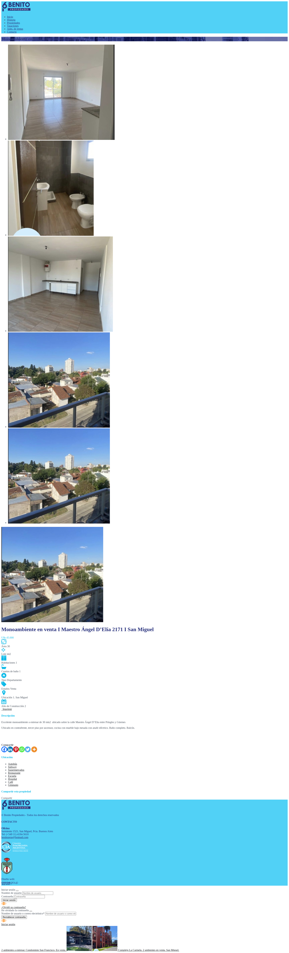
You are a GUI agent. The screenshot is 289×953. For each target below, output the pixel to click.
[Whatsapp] (22, 749)
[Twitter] (28, 749)
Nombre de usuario (11, 893)
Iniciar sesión (8, 924)
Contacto (12, 31)
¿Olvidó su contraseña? (13, 907)
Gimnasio (13, 785)
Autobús (12, 764)
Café (10, 782)
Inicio (10, 16)
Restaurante (14, 773)
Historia (11, 19)
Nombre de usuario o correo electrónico (22, 913)
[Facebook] (4, 749)
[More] (34, 749)
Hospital (12, 779)
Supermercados (16, 770)
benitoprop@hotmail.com (14, 837)
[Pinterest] (16, 749)
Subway (12, 767)
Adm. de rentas (15, 28)
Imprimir (6, 709)
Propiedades (13, 22)
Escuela (12, 776)
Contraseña (7, 896)
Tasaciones (13, 25)
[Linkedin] (10, 749)
